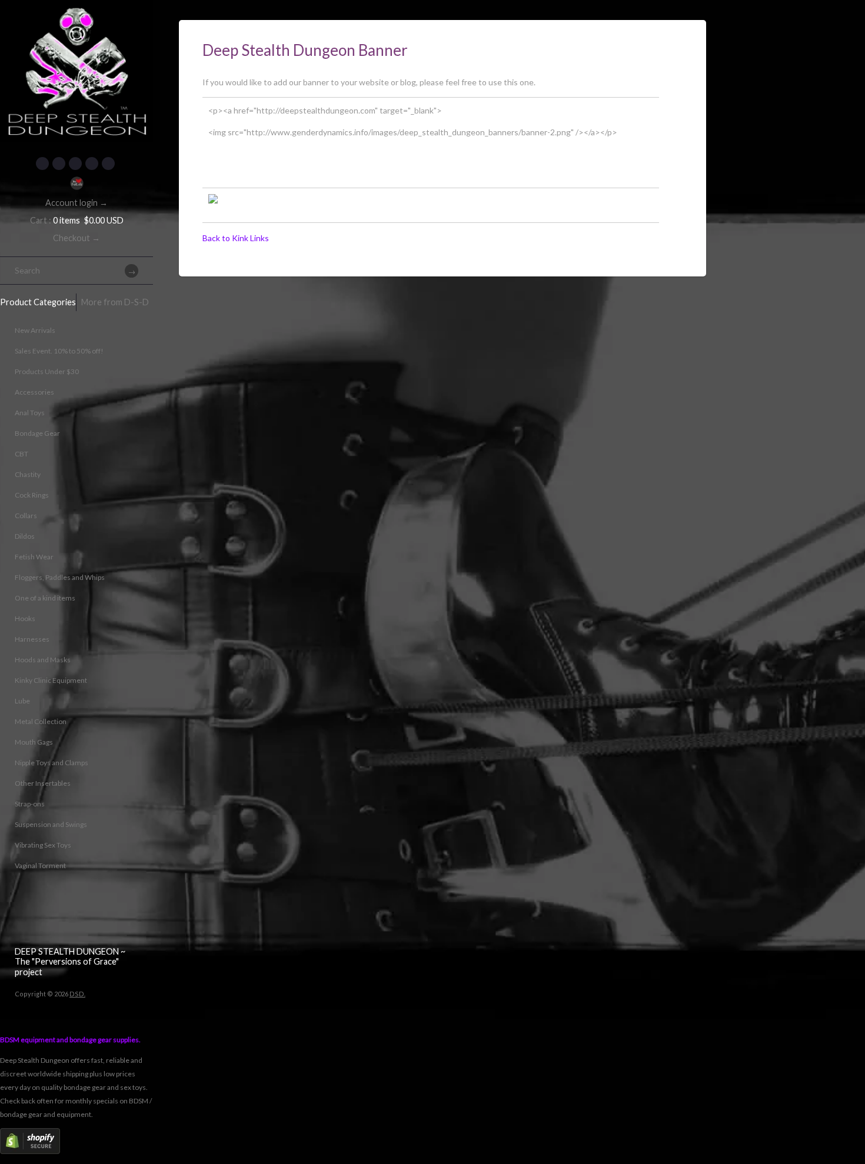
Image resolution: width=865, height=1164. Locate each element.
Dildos (25, 536)
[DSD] (76, 15)
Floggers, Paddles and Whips (60, 577)
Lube (22, 700)
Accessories (34, 392)
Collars (26, 515)
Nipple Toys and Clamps (51, 762)
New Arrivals (35, 330)
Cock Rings (32, 495)
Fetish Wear (34, 556)
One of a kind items (45, 597)
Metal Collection (40, 721)
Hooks (25, 618)
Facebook (42, 163)
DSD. (77, 994)
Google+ (91, 163)
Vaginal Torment (40, 865)
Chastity (28, 474)
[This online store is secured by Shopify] (30, 1151)
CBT (21, 453)
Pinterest (75, 163)
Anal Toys (30, 412)
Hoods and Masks (43, 659)
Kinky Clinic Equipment (51, 680)
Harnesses (32, 639)
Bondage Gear (37, 433)
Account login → (76, 203)
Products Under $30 (47, 371)
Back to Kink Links (235, 238)
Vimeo (108, 163)
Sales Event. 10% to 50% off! (59, 350)
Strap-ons (30, 803)
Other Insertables (43, 783)
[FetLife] (76, 183)
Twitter (58, 163)
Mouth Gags (34, 742)
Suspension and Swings (51, 824)
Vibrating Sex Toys (43, 845)
